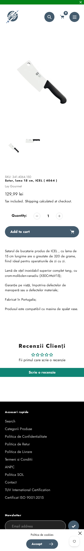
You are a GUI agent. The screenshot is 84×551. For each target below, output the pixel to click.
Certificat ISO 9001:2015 (24, 497)
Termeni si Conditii (18, 459)
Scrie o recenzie (42, 372)
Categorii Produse (18, 428)
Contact (11, 482)
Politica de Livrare (18, 451)
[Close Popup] (80, 533)
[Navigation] (74, 17)
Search (10, 421)
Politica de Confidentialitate (26, 436)
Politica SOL (14, 474)
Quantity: (19, 215)
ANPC (10, 467)
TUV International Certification (27, 489)
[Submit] (73, 525)
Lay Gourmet (13, 186)
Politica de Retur (17, 444)
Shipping (31, 201)
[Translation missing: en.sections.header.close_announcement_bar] (80, 2)
